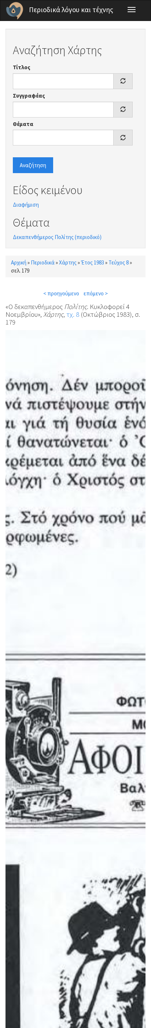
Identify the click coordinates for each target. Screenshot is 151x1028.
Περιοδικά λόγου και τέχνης (71, 9)
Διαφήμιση (26, 204)
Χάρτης (68, 262)
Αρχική (18, 262)
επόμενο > (96, 293)
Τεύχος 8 (118, 262)
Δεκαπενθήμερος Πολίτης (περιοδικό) (57, 237)
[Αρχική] (14, 11)
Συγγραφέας (29, 95)
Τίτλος (21, 67)
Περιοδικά (43, 262)
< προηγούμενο (61, 293)
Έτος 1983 (92, 262)
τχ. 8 (72, 314)
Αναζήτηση (33, 165)
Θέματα (23, 123)
